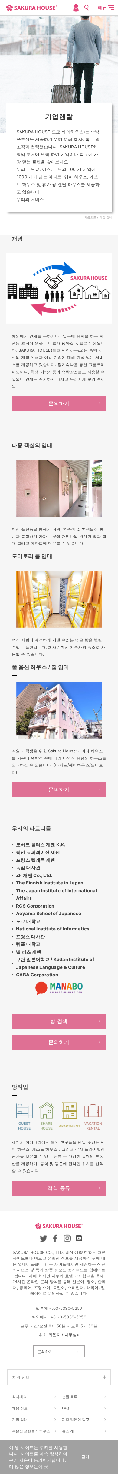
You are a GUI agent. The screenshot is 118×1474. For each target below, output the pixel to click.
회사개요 (19, 1396)
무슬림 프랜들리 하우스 (31, 1431)
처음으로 (90, 217)
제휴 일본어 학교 (75, 1419)
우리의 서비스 (30, 199)
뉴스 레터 (69, 1431)
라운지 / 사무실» (63, 1334)
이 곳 (43, 1466)
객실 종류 (59, 1188)
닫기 (85, 1456)
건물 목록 (69, 1396)
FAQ (65, 1408)
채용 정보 (20, 1408)
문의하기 (59, 403)
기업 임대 (20, 1419)
